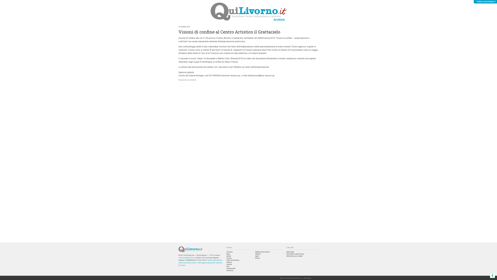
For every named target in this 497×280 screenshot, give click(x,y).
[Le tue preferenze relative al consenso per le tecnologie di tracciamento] (492, 275)
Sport (257, 256)
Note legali (290, 252)
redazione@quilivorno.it (187, 258)
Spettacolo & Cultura (262, 252)
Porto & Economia (232, 260)
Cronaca (229, 252)
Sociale (229, 264)
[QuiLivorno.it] (200, 250)
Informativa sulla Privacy (295, 254)
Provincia (229, 270)
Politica (229, 262)
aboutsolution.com (296, 278)
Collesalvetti (230, 268)
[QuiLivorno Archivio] (249, 11)
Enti (227, 266)
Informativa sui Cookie (294, 256)
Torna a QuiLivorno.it (486, 2)
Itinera (257, 258)
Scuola (228, 258)
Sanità (228, 256)
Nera (228, 254)
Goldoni (258, 254)
